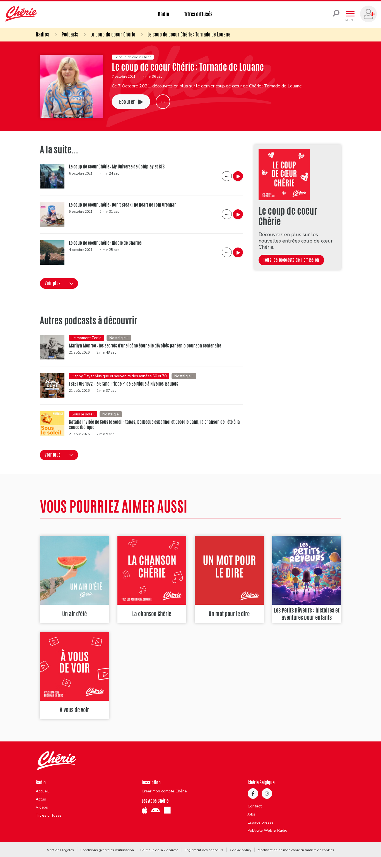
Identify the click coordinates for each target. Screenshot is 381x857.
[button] (59, 283)
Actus (41, 799)
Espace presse (261, 822)
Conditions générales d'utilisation (107, 850)
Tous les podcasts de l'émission (291, 260)
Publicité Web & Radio (267, 830)
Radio (163, 14)
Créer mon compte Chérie (164, 791)
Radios (42, 34)
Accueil (42, 791)
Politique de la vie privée (159, 850)
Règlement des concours (203, 850)
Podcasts (70, 34)
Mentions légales (60, 850)
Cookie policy (240, 850)
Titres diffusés (198, 14)
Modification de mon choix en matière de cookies (296, 850)
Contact (255, 806)
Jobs (251, 814)
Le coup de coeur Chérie (112, 34)
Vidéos (42, 807)
